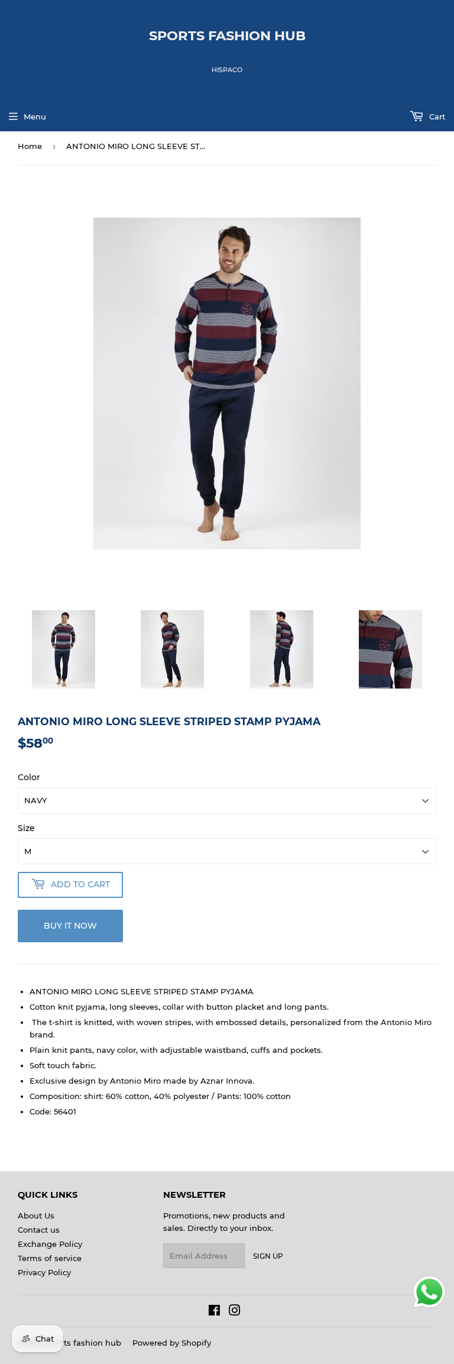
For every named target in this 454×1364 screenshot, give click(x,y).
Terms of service (50, 1258)
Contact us (39, 1229)
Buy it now (70, 925)
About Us (36, 1215)
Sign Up (268, 1256)
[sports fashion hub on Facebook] (214, 1312)
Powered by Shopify (171, 1342)
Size (26, 828)
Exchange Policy (50, 1244)
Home (30, 146)
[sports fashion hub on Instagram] (235, 1312)
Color (29, 777)
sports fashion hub (227, 35)
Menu (35, 116)
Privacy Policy (44, 1272)
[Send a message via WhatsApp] (429, 1292)
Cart (436, 116)
